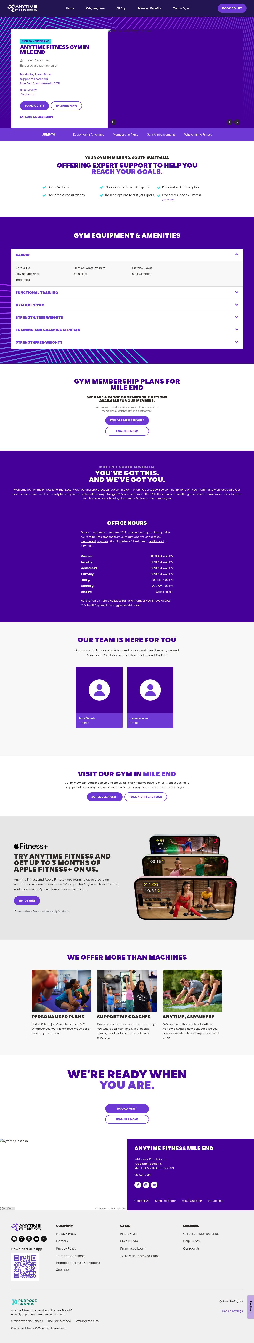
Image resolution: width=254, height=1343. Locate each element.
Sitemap (62, 1269)
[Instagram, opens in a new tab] (22, 1239)
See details (63, 911)
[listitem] (99, 697)
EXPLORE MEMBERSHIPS (127, 420)
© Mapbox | (101, 1208)
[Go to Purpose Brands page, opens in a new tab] (24, 1302)
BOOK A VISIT (232, 8)
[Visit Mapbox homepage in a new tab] (7, 1208)
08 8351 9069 (28, 90)
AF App (121, 8)
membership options (94, 541)
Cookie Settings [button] (232, 1310)
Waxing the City (87, 1321)
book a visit (156, 541)
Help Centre (192, 1241)
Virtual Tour (216, 1200)
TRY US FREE (27, 900)
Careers (62, 1241)
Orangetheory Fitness (27, 1321)
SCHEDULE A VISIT (104, 796)
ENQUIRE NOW (66, 105)
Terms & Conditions (70, 1256)
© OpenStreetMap (117, 1208)
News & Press (66, 1233)
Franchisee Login (132, 1248)
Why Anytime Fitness (198, 134)
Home (70, 8)
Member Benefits (149, 8)
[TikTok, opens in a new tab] (44, 1239)
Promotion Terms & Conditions (78, 1263)
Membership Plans (125, 134)
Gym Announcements (161, 134)
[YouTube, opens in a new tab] (36, 1239)
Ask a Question (192, 1200)
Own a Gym (181, 8)
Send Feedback (165, 1200)
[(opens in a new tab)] (137, 1185)
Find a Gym (128, 1233)
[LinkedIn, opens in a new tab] (29, 1239)
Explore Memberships (36, 116)
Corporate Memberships (201, 1233)
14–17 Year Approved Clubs (139, 1256)
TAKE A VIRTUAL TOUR (145, 796)
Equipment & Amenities (88, 134)
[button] (230, 122)
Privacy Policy (66, 1248)
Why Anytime (95, 8)
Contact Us (27, 94)
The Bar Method (59, 1321)
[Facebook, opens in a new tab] (14, 1239)
